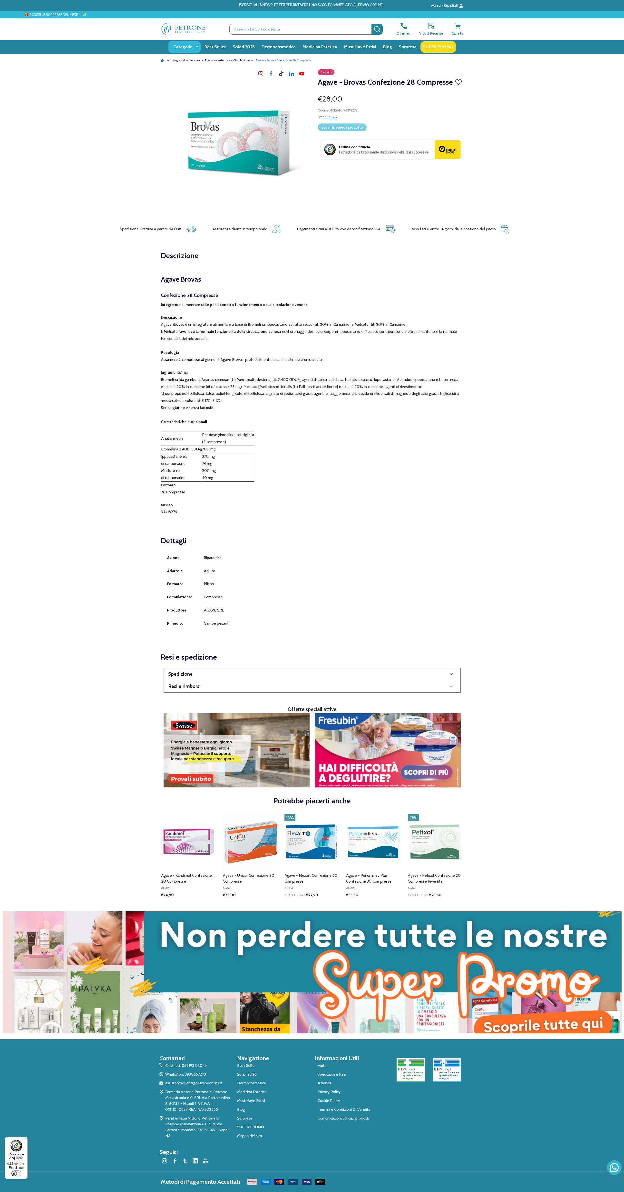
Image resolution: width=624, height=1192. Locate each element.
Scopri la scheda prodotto (342, 127)
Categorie (183, 47)
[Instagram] (260, 73)
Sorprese (408, 47)
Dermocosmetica (279, 47)
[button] (312, 674)
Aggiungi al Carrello (321, 903)
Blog (387, 47)
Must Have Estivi (360, 47)
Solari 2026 (244, 47)
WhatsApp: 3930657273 (185, 1074)
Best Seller (215, 47)
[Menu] (25, 1140)
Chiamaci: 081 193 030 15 (186, 1065)
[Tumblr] (281, 73)
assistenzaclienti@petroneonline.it (194, 1083)
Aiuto (322, 1065)
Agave (333, 117)
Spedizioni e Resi (332, 1074)
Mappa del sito (249, 1135)
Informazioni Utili (337, 1058)
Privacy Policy (329, 1092)
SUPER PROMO (438, 47)
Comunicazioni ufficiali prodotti (343, 1118)
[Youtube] (301, 73)
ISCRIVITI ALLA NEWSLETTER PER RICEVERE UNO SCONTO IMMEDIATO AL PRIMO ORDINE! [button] (311, 5)
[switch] (16, 1173)
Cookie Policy (329, 1100)
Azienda (325, 1083)
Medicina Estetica (319, 47)
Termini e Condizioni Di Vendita (344, 1109)
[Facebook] (271, 73)
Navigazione (253, 1058)
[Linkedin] (291, 73)
